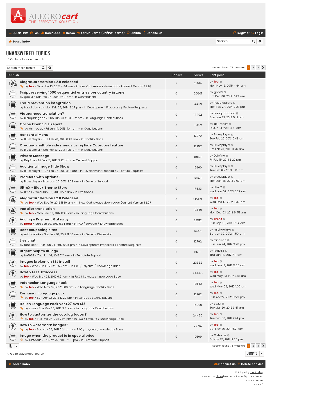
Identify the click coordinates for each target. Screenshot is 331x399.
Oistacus (35, 340)
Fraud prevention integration (45, 103)
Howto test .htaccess (38, 272)
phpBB (219, 376)
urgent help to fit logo (39, 251)
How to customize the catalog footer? (53, 314)
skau (32, 308)
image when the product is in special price (57, 335)
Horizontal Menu (34, 134)
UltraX (28, 192)
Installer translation (37, 208)
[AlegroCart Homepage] (44, 16)
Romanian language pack (42, 293)
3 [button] (258, 67)
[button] (263, 67)
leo (31, 86)
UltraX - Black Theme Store (43, 187)
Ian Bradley (256, 372)
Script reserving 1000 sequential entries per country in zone (72, 92)
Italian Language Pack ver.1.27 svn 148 (52, 304)
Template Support (89, 255)
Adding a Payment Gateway (44, 219)
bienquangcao (34, 118)
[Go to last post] (221, 82)
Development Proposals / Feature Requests (117, 107)
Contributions (87, 97)
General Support (87, 160)
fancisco (30, 245)
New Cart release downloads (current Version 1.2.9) (115, 86)
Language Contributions (106, 118)
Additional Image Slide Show (44, 166)
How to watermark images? (44, 325)
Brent (28, 224)
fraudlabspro (33, 107)
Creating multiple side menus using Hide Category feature (71, 145)
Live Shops (85, 192)
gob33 (28, 97)
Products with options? (40, 177)
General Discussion (99, 234)
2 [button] (253, 67)
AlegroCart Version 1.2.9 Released (49, 82)
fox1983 (29, 255)
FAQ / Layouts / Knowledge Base (100, 224)
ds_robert (36, 128)
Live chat (28, 240)
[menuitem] (34, 33)
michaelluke (32, 234)
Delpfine (29, 160)
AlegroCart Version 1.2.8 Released (49, 198)
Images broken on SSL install (45, 261)
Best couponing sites (38, 230)
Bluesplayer (32, 139)
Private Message (34, 156)
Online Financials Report (41, 124)
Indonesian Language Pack (43, 282)
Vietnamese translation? (42, 113)
